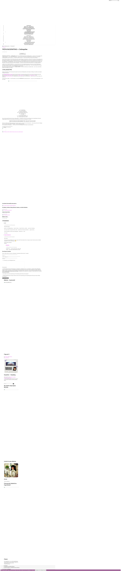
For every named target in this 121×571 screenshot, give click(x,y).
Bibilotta (5, 127)
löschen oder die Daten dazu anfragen (11, 271)
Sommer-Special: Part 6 (6, 212)
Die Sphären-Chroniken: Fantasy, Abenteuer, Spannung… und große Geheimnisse (14, 207)
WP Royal (9, 569)
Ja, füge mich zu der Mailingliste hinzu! (9, 260)
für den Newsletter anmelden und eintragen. (10, 377)
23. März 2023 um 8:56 (7, 236)
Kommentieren (4, 267)
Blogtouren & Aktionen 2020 (29, 28)
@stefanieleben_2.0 (32, 75)
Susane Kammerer (7, 235)
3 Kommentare (8, 127)
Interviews (28, 29)
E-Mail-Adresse (5, 256)
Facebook (6, 356)
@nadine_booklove (21, 75)
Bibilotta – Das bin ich (28, 26)
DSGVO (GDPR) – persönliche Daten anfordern (11, 567)
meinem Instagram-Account (8, 74)
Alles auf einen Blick (28, 33)
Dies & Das (29, 30)
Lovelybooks (7, 357)
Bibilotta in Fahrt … (5, 216)
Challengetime (8, 126)
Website (3, 258)
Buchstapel (4, 126)
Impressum (5, 565)
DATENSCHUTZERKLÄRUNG (9, 566)
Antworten (13, 236)
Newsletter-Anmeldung (29, 27)
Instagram (10, 356)
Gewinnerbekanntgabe (29, 32)
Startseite (29, 25)
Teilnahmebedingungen (30, 31)
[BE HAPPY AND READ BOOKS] (4, 130)
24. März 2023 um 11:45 (9, 247)
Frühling (11, 126)
